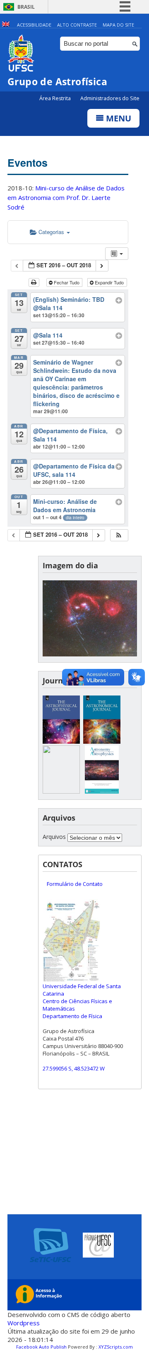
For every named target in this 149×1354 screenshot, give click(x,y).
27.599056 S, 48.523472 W (74, 1068)
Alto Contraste (77, 25)
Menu (117, 118)
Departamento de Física (72, 1016)
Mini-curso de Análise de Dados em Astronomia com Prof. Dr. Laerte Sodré (66, 197)
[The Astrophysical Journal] (61, 741)
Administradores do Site (109, 98)
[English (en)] (6, 25)
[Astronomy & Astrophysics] (101, 791)
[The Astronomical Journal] (101, 741)
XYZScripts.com (116, 1347)
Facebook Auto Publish (41, 1347)
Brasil (26, 6)
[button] (119, 535)
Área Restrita (55, 98)
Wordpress (23, 1323)
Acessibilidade (34, 25)
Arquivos (54, 837)
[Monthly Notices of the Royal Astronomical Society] (61, 791)
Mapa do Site (118, 25)
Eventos (27, 162)
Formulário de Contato (75, 884)
